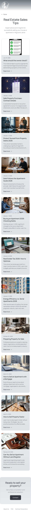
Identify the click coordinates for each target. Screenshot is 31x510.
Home (4, 14)
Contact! (15, 498)
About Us (6, 509)
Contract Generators (21, 509)
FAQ (12, 509)
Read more (7, 71)
